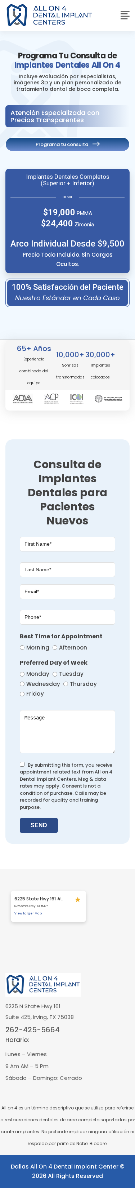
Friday (35, 693)
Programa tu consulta (62, 144)
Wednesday (43, 684)
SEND (39, 825)
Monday (37, 674)
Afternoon (73, 647)
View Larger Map (28, 914)
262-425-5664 (32, 1030)
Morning (37, 647)
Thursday (83, 684)
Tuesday (71, 674)
